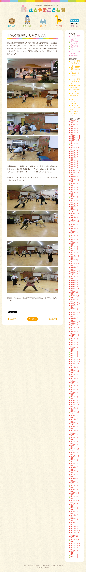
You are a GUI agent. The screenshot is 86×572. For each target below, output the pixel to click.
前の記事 (13, 319)
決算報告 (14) (75, 55)
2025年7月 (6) (75, 155)
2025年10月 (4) (74, 148)
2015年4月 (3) (75, 557)
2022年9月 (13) (74, 268)
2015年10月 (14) (74, 540)
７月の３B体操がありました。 (75, 95)
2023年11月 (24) (74, 218)
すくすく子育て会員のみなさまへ (75, 63)
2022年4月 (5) (75, 282)
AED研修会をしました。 (75, 90)
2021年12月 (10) (74, 289)
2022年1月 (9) (75, 286)
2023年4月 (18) (74, 244)
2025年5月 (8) (75, 161)
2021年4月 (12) (74, 315)
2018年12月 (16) (74, 405)
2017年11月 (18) (74, 453)
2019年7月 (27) (74, 383)
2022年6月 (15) (74, 277)
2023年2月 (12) (74, 250)
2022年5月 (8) (75, 280)
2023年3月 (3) (75, 247)
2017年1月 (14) (74, 490)
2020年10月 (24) (74, 336)
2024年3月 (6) (75, 204)
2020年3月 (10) (74, 357)
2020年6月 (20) (74, 349)
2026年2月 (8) (75, 136)
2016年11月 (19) (74, 498)
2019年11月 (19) (74, 368)
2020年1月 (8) (75, 361)
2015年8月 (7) (75, 545)
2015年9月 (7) (75, 543)
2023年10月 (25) (74, 222)
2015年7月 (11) (74, 548)
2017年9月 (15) (74, 461)
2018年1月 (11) (74, 446)
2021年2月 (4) (75, 322)
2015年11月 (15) (74, 537)
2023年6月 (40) (74, 236)
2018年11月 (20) (74, 409)
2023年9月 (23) (74, 225)
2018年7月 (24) (74, 424)
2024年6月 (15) (74, 194)
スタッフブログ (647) (75, 52)
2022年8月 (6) (75, 271)
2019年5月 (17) (74, 390)
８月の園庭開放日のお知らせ (75, 69)
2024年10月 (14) (74, 181)
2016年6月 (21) (74, 516)
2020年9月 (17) (74, 339)
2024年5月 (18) (74, 198)
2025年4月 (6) (75, 163)
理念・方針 (27, 26)
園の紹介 (11, 26)
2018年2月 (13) (74, 442)
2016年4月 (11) (74, 523)
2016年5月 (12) (74, 520)
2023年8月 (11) (74, 229)
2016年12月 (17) (74, 494)
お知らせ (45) (75, 46)
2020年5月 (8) (75, 352)
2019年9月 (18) (74, 375)
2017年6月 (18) (74, 472)
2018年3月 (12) (74, 438)
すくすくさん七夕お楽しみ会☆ (75, 107)
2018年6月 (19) (74, 427)
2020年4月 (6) (75, 354)
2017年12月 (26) (74, 450)
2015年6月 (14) (74, 552)
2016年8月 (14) (74, 509)
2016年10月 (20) (74, 501)
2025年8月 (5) (75, 153)
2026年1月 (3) (75, 138)
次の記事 (52, 319)
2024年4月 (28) (74, 201)
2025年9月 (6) (75, 151)
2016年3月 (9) (75, 526)
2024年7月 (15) (74, 190)
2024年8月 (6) (75, 187)
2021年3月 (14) (74, 319)
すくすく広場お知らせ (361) (75, 38)
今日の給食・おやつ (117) (75, 43)
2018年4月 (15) (74, 435)
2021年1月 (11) (74, 325)
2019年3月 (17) (74, 398)
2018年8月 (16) (74, 420)
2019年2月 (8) (75, 400)
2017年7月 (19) (74, 468)
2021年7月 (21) (74, 306)
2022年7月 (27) (74, 274)
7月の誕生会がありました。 (74, 75)
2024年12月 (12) (74, 173)
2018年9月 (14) (74, 416)
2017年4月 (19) (74, 479)
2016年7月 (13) (74, 512)
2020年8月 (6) (75, 342)
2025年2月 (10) (74, 168)
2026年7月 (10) (74, 122)
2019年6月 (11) (74, 386)
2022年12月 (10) (74, 257)
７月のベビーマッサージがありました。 (75, 101)
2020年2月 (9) (75, 359)
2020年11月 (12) (74, 332)
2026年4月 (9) (75, 130)
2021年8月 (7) (75, 303)
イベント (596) (73, 49)
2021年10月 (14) (74, 297)
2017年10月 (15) (74, 457)
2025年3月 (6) (75, 165)
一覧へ (32, 319)
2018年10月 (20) (74, 413)
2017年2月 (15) (74, 486)
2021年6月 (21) (74, 310)
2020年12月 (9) (74, 328)
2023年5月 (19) (74, 240)
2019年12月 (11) (74, 364)
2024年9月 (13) (74, 184)
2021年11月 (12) (74, 293)
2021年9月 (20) (74, 300)
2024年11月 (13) (74, 177)
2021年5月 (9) (75, 312)
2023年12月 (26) (74, 214)
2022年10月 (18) (74, 264)
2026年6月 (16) (74, 125)
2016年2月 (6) (75, 528)
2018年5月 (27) (74, 431)
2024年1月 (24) (74, 211)
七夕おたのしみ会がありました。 (75, 113)
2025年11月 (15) (74, 145)
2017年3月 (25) (74, 483)
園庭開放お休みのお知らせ (75, 86)
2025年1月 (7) (75, 170)
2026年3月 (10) (74, 133)
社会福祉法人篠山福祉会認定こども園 (46, 5)
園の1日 (43, 26)
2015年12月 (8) (74, 533)
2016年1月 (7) (75, 530)
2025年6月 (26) (74, 158)
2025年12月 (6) (74, 141)
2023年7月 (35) (74, 233)
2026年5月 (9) (75, 128)
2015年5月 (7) (75, 555)
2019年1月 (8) (75, 402)
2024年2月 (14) (74, 207)
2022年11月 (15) (74, 261)
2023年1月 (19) (74, 253)
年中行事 (58, 26)
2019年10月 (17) (74, 372)
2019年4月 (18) (74, 394)
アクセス (74, 26)
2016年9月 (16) (74, 505)
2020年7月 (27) (74, 345)
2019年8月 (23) (74, 379)
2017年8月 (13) (74, 464)
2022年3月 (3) (75, 284)
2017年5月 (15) (74, 475)
